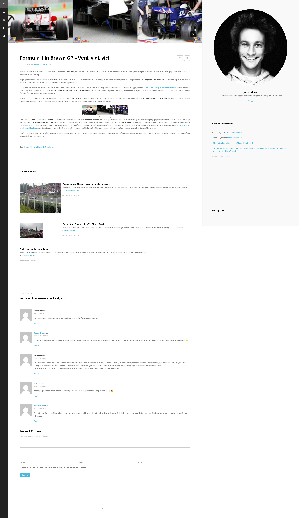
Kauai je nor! (248, 143)
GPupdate (106, 117)
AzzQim (37, 383)
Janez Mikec (39, 333)
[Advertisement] (231, 184)
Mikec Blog (4, 4)
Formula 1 (42, 147)
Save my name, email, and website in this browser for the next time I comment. (54, 467)
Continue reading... (73, 190)
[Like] (180, 58)
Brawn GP (28, 147)
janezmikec (37, 64)
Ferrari (35, 147)
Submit (25, 475)
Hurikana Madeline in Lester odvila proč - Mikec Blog (232, 148)
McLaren (50, 147)
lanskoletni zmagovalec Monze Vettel (160, 87)
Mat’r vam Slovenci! (234, 132)
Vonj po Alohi (224, 156)
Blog (46, 64)
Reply (36, 323)
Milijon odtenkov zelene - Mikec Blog (226, 143)
